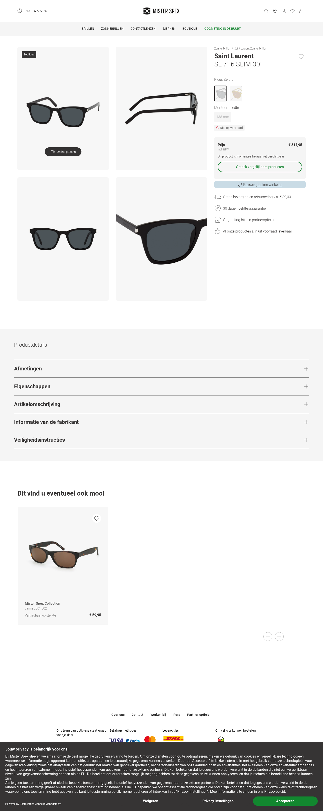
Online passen (66, 152)
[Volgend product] (279, 636)
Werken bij (158, 714)
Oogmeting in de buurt (222, 28)
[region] (161, 570)
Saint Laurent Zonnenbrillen (250, 48)
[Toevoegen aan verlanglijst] (301, 56)
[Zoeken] (266, 11)
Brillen (88, 28)
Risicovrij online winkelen (262, 184)
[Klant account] (283, 11)
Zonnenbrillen (222, 48)
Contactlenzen (143, 28)
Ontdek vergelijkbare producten (260, 167)
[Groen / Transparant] (236, 93)
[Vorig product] (267, 636)
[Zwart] (220, 93)
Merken (169, 28)
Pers (176, 714)
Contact (137, 714)
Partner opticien (199, 714)
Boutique (189, 28)
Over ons (118, 714)
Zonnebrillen (112, 28)
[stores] (274, 11)
